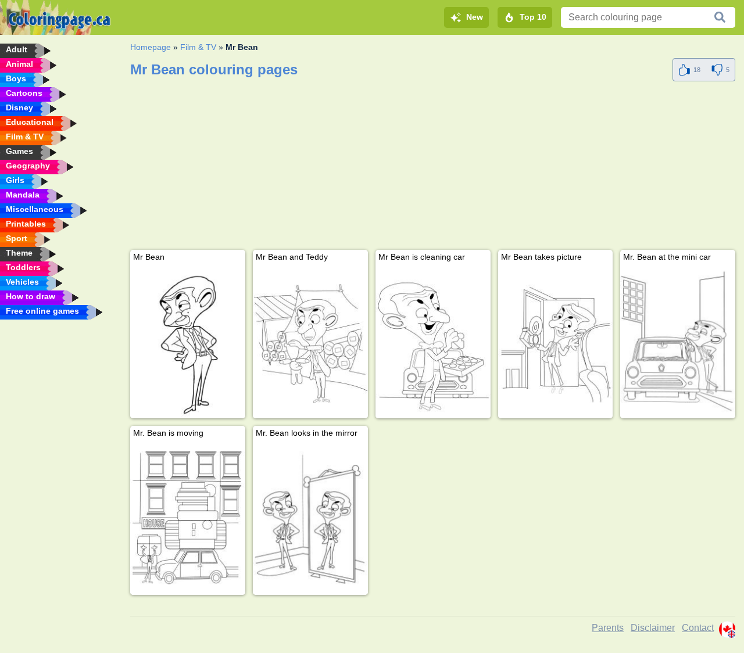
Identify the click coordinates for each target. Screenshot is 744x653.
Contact (698, 628)
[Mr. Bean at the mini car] (677, 342)
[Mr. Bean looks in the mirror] (310, 518)
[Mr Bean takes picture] (555, 342)
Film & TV (198, 47)
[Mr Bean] (187, 342)
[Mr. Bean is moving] (187, 518)
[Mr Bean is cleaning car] (433, 342)
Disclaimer (653, 628)
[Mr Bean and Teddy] (310, 342)
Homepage (150, 47)
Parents (608, 628)
